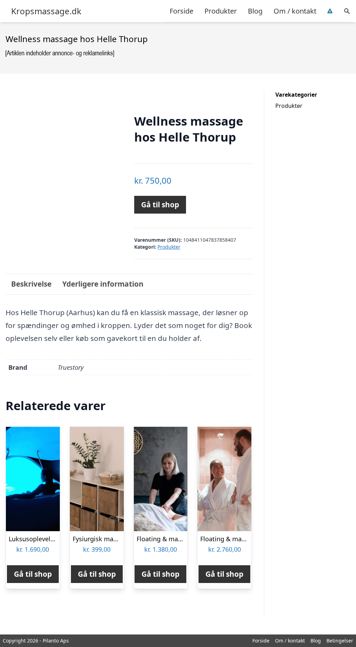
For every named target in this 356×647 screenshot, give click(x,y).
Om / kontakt (295, 11)
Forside (181, 11)
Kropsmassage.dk (46, 11)
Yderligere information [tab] (103, 284)
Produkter (220, 11)
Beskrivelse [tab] (31, 284)
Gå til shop (160, 204)
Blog (255, 11)
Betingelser (339, 640)
